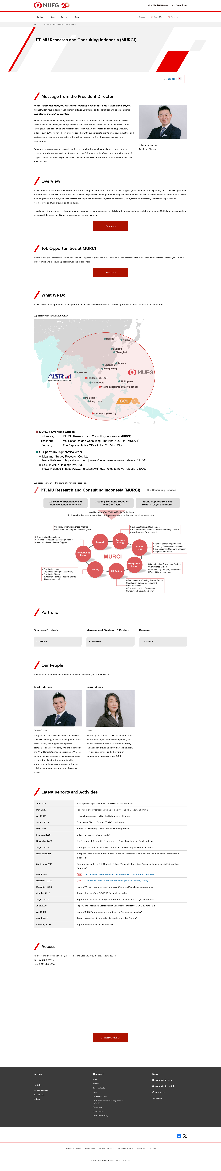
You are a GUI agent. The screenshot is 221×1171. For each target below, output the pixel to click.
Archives (37, 1099)
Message (96, 1083)
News (76, 17)
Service (40, 17)
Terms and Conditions (73, 1148)
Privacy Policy (98, 1111)
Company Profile (99, 1088)
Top (35, 24)
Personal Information (106, 1148)
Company (98, 1073)
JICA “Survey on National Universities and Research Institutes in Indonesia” (119, 874)
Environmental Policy (100, 1116)
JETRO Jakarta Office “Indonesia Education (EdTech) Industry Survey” (116, 880)
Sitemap (153, 1148)
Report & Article (39, 1095)
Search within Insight (163, 1086)
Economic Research (41, 1090)
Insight (37, 1085)
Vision (95, 1079)
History (95, 1092)
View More (111, 226)
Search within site (162, 1080)
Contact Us (158, 1092)
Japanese (157, 1098)
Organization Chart (100, 1096)
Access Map (97, 1107)
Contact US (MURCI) (110, 1037)
